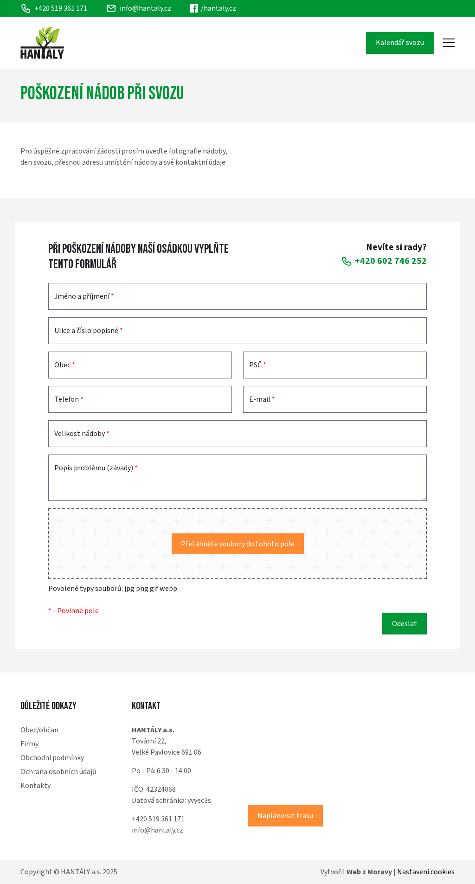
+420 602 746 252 (391, 261)
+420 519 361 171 (158, 819)
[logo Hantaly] (42, 42)
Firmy (29, 744)
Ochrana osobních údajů (58, 772)
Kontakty (35, 786)
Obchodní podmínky (52, 758)
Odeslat (404, 624)
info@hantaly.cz (145, 8)
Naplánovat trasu (285, 816)
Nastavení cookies (426, 872)
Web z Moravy (369, 872)
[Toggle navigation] (449, 42)
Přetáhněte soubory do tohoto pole (238, 544)
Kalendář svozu (400, 43)
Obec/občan (39, 730)
